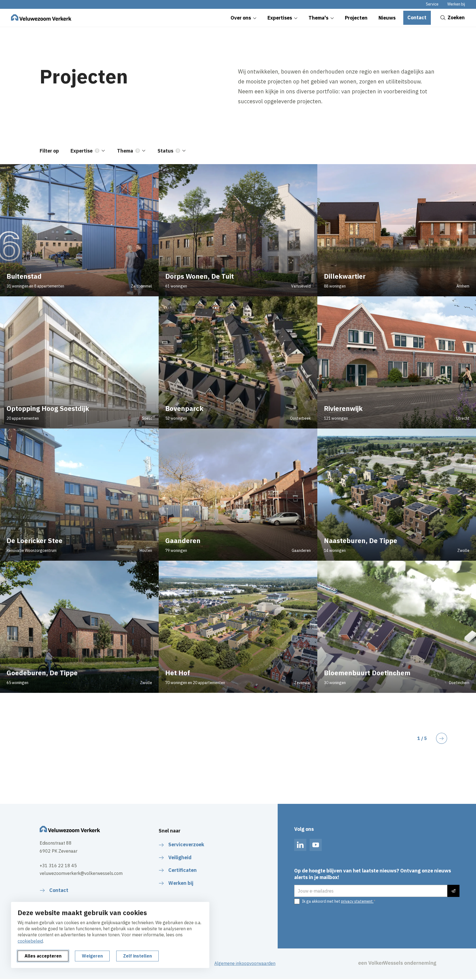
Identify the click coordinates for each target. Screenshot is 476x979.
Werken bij (456, 4)
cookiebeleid (30, 941)
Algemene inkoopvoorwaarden (244, 963)
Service (432, 4)
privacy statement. (357, 901)
